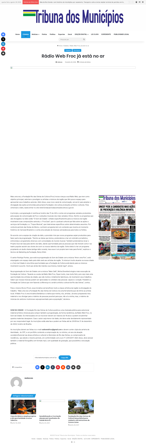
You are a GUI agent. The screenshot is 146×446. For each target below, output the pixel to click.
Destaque (77, 50)
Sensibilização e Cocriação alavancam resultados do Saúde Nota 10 (50, 418)
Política (52, 34)
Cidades (26, 34)
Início (60, 46)
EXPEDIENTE (106, 34)
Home (17, 34)
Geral (70, 34)
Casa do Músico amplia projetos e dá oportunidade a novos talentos (23, 418)
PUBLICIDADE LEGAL (121, 34)
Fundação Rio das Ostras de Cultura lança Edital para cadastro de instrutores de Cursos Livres (79, 419)
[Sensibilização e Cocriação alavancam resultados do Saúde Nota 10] (52, 407)
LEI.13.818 (94, 34)
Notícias (35, 34)
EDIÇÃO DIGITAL (81, 34)
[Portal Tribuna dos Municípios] (73, 17)
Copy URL (64, 357)
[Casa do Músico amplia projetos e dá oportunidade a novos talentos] (23, 407)
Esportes (61, 34)
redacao (59, 62)
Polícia (44, 34)
